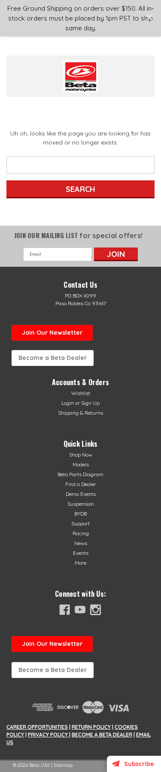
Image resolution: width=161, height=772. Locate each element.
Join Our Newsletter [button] (52, 332)
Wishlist (80, 393)
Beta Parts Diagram (80, 474)
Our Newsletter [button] (52, 644)
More (80, 563)
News (80, 543)
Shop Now (80, 454)
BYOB (80, 513)
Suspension (80, 504)
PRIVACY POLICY (48, 734)
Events (80, 553)
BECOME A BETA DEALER (102, 734)
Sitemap (63, 765)
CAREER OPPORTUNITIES (37, 727)
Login (67, 403)
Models (81, 464)
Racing (81, 533)
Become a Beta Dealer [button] (52, 358)
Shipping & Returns (80, 413)
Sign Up (90, 403)
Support (80, 523)
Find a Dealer (80, 484)
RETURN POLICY (91, 727)
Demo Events (81, 494)
